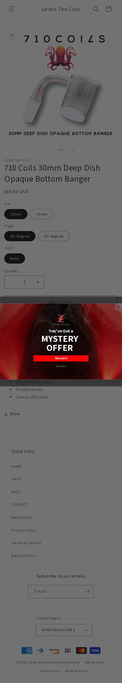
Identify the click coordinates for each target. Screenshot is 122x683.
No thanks (61, 366)
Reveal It (61, 358)
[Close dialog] (118, 307)
